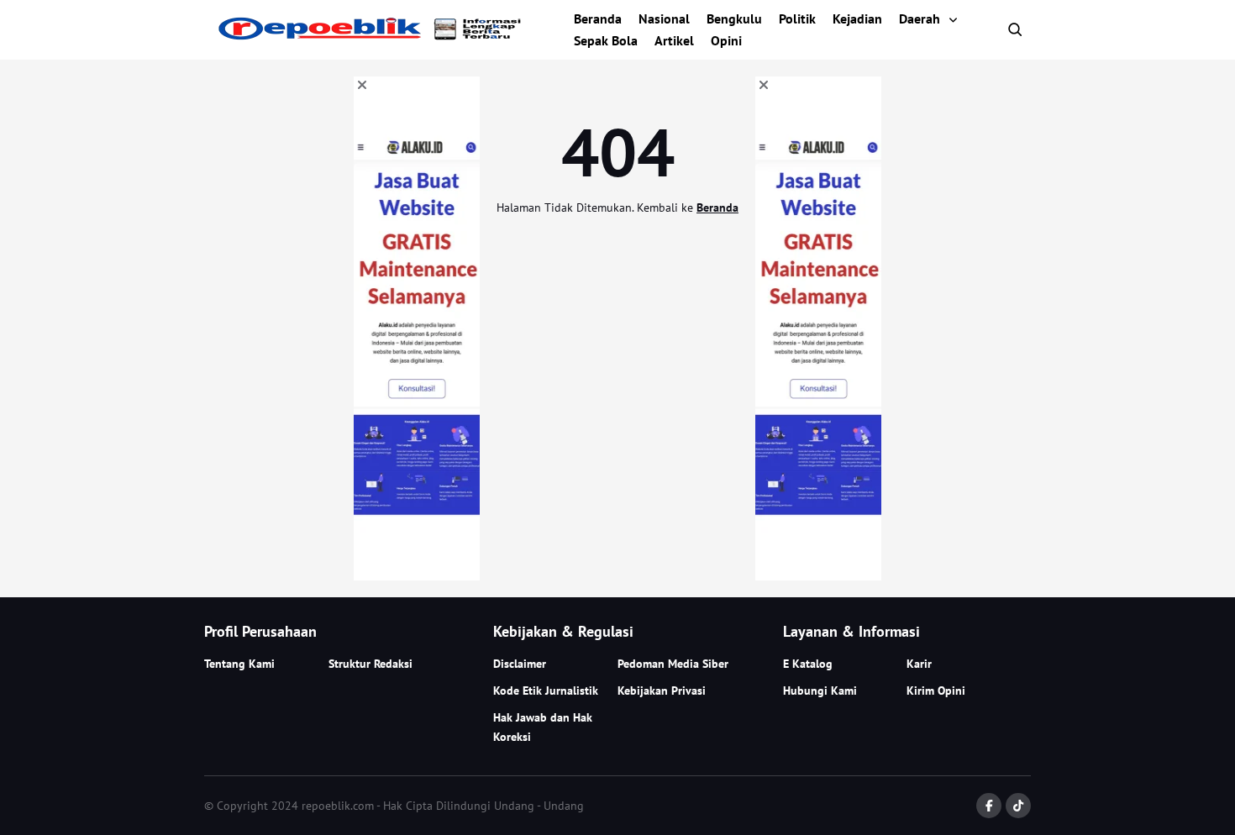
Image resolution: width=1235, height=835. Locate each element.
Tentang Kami (239, 663)
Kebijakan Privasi (662, 690)
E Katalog (808, 663)
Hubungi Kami (820, 690)
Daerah (919, 18)
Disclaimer (519, 663)
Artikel (674, 40)
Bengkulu (734, 18)
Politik (797, 18)
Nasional (664, 18)
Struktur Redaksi (370, 663)
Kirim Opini (936, 690)
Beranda (598, 18)
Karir (919, 663)
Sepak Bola (606, 40)
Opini (726, 40)
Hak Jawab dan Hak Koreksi (542, 726)
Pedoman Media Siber (673, 663)
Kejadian (857, 18)
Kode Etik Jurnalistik (545, 690)
